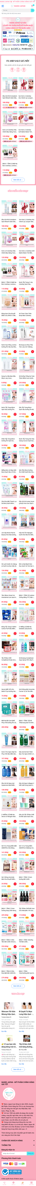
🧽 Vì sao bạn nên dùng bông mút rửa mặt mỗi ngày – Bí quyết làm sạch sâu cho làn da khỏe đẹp (9, 1045)
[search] (32, 10)
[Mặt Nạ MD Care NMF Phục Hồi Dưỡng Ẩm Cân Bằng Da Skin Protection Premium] (9, 709)
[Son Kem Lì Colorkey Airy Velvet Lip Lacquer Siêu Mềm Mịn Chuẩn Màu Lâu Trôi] (26, 84)
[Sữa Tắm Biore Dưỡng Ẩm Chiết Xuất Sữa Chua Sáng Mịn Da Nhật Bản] (26, 459)
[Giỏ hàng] (32, 6)
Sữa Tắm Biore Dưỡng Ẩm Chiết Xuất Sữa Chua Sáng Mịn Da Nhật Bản (26, 472)
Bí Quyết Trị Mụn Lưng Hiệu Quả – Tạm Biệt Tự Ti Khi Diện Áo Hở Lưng (26, 1013)
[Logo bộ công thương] (12, 1172)
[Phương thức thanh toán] (14, 1164)
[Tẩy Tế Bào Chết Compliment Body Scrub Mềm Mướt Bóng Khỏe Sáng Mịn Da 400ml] (9, 646)
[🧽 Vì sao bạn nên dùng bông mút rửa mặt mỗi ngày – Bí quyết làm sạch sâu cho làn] (9, 1038)
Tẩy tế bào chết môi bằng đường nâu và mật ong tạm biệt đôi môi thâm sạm (25, 1045)
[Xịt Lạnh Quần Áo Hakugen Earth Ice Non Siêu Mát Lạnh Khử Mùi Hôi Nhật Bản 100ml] (9, 552)
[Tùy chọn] (15, 102)
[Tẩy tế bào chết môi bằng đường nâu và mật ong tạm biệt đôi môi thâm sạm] (26, 1038)
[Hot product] (18, 190)
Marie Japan (19, 1178)
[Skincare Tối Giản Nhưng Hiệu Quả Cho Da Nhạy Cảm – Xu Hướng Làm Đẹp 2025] (9, 1005)
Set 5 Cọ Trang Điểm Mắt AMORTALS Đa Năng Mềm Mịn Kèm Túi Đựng (9, 848)
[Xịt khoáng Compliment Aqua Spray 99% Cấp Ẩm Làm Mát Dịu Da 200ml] (26, 646)
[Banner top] (18, 1)
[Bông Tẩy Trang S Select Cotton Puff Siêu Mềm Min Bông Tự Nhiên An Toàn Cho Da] (9, 615)
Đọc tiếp (4, 1031)
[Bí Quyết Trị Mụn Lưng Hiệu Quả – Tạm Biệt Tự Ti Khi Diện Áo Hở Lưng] (26, 1005)
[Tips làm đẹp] (18, 993)
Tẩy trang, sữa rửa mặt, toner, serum (11, 13)
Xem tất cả (17, 180)
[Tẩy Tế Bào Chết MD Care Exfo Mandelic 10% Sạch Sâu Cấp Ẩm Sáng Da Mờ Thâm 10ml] (26, 897)
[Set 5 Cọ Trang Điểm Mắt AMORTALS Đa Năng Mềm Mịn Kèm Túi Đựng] (9, 834)
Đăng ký (31, 1153)
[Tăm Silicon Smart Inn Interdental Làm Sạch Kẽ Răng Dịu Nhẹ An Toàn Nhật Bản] (9, 584)
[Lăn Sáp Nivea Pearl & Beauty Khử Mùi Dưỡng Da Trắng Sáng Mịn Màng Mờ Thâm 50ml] (9, 521)
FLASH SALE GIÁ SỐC (18, 61)
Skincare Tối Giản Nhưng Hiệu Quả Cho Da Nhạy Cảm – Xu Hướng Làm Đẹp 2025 (9, 1013)
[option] (18, 33)
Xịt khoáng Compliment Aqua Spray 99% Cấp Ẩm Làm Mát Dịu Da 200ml (26, 660)
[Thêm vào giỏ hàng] (15, 320)
